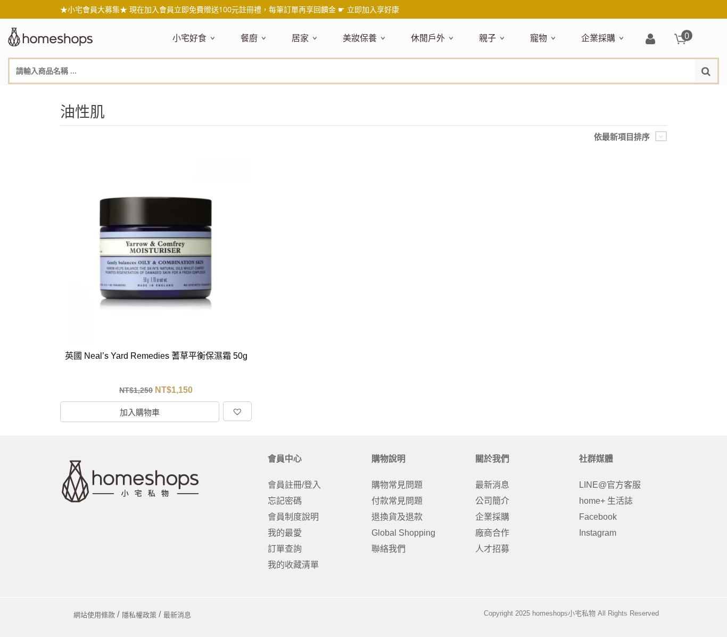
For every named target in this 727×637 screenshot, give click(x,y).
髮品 (561, 94)
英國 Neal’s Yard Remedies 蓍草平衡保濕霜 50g (156, 355)
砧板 (352, 94)
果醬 (381, 94)
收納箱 (514, 94)
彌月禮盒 (493, 94)
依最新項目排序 (622, 136)
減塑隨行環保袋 (438, 94)
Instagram (597, 532)
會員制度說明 (293, 516)
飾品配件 (532, 94)
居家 (300, 38)
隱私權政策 (139, 615)
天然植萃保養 (365, 94)
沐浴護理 (600, 94)
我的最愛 (285, 532)
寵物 (538, 38)
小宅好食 (189, 38)
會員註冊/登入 (294, 484)
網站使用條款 (94, 615)
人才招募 (492, 548)
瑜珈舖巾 (638, 94)
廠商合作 (492, 532)
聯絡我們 (388, 548)
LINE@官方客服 (610, 484)
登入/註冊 (650, 39)
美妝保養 (360, 38)
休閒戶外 (428, 38)
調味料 (279, 94)
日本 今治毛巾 (315, 94)
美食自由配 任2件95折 (202, 94)
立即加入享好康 (373, 9)
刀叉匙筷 (468, 94)
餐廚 (249, 38)
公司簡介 (492, 500)
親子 (487, 38)
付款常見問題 (397, 500)
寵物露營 (544, 94)
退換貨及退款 (397, 516)
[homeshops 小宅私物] (50, 36)
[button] (237, 411)
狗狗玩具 (651, 94)
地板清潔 (412, 94)
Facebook (598, 516)
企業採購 (598, 38)
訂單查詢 (285, 548)
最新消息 (492, 484)
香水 (455, 94)
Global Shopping (403, 532)
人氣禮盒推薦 (263, 94)
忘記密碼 (285, 500)
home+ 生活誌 (606, 500)
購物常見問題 (397, 484)
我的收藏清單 (293, 564)
